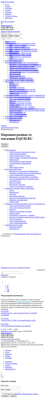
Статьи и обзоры (11, 16)
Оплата (7, 6)
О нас (7, 4)
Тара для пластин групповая (19, 101)
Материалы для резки (17, 78)
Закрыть (13, 396)
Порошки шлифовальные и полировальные (25, 66)
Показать (5, 144)
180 (8, 291)
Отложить (12, 277)
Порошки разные (15, 120)
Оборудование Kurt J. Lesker (19, 49)
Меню (11, 36)
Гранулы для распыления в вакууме (22, 91)
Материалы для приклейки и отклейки (23, 70)
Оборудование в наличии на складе (22, 43)
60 (7, 287)
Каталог (4, 36)
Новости (8, 14)
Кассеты (12, 103)
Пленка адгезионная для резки (20, 103)
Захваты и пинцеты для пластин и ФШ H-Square (27, 110)
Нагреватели (14, 84)
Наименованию (20, 234)
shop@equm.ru (6, 26)
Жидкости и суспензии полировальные (23, 62)
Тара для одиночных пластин (20, 99)
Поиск (17, 36)
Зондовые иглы (15, 74)
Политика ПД (10, 369)
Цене (28, 234)
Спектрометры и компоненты (20, 57)
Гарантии (8, 361)
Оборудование (10, 41)
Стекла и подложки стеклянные (21, 80)
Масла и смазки (15, 76)
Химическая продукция (13, 118)
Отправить (5, 396)
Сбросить (5, 146)
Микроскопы (14, 53)
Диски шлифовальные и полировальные (24, 72)
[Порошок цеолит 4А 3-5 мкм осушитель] (23, 251)
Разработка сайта (7, 331)
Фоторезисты (14, 122)
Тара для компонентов (17, 114)
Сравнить (4, 277)
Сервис (7, 10)
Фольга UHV (14, 95)
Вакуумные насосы (16, 59)
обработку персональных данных (26, 394)
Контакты (8, 18)
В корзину (4, 275)
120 (8, 289)
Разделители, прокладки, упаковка (22, 107)
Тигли (11, 83)
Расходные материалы (13, 62)
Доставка (8, 8)
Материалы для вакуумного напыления (19, 82)
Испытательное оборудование (20, 53)
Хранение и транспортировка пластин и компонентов (25, 95)
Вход (2, 22)
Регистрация (9, 22)
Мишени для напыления (18, 93)
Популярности (36, 234)
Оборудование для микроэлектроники (23, 51)
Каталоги (8, 12)
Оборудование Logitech (17, 47)
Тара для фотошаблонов (18, 116)
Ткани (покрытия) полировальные (22, 68)
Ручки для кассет (15, 112)
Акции (7, 365)
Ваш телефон (5, 389)
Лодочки (12, 87)
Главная (8, 350)
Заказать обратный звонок (10, 31)
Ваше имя (4, 385)
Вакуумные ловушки (17, 87)
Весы (11, 59)
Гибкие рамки (14, 107)
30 (7, 286)
